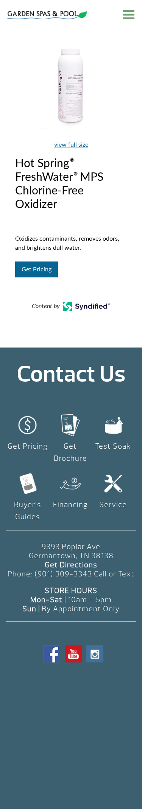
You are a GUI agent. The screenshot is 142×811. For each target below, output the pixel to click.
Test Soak (113, 446)
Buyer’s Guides (27, 510)
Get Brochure (70, 452)
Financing (70, 504)
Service (113, 504)
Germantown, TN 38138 (71, 555)
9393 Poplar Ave (71, 546)
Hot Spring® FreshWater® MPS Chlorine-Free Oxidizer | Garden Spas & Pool (47, 15)
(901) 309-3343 (63, 574)
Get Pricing (36, 269)
